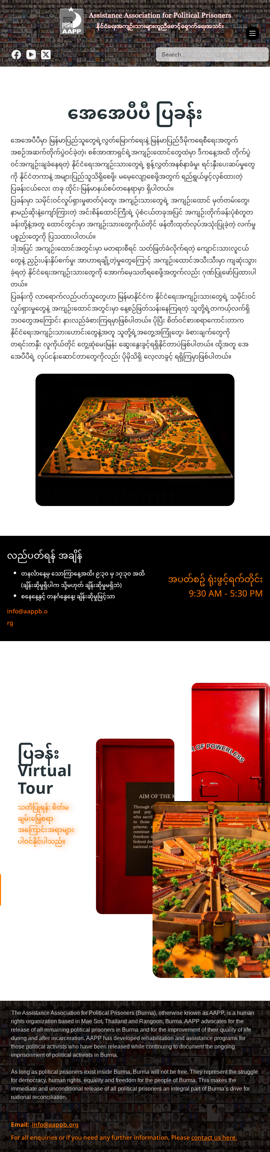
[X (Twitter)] (46, 54)
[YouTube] (31, 54)
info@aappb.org (27, 617)
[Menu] (252, 33)
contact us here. (214, 1138)
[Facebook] (16, 54)
